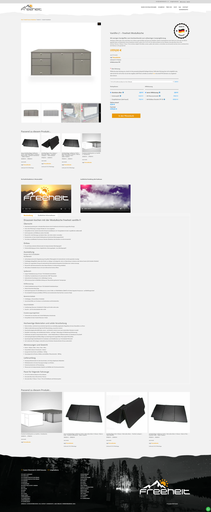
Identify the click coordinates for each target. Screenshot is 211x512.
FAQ (180, 7)
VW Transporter (25, 483)
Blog (74, 503)
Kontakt (185, 7)
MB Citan (23, 487)
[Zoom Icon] (99, 24)
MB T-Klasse (24, 493)
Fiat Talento (83, 483)
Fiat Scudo (82, 482)
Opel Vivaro (83, 493)
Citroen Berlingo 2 (25, 500)
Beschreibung (28, 215)
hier (154, 73)
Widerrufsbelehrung (67, 503)
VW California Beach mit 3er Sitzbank (30, 479)
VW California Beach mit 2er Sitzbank (30, 477)
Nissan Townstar (84, 492)
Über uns (169, 7)
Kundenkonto (183, 9)
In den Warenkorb (126, 115)
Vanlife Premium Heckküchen (30, 19)
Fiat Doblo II (83, 480)
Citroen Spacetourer (85, 477)
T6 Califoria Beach (25, 501)
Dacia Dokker (83, 479)
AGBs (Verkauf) (57, 503)
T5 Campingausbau (25, 498)
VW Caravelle (24, 480)
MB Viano (23, 490)
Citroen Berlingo (84, 474)
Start (22, 19)
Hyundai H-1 (83, 487)
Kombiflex (161, 7)
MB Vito (23, 492)
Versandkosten (27, 164)
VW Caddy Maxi (25, 475)
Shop (175, 7)
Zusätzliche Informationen (46, 215)
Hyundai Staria (89, 487)
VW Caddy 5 (83, 496)
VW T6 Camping (84, 495)
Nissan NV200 (83, 490)
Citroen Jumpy (83, 475)
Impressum (23, 503)
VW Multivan (24, 482)
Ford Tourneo (83, 485)
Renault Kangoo (84, 488)
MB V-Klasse (24, 488)
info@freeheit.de (174, 1)
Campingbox (29, 474)
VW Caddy (23, 474)
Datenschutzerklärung (32, 503)
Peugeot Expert (24, 495)
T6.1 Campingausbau (85, 498)
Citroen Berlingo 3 (25, 496)
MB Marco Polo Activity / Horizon (29, 485)
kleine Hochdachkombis (148, 7)
